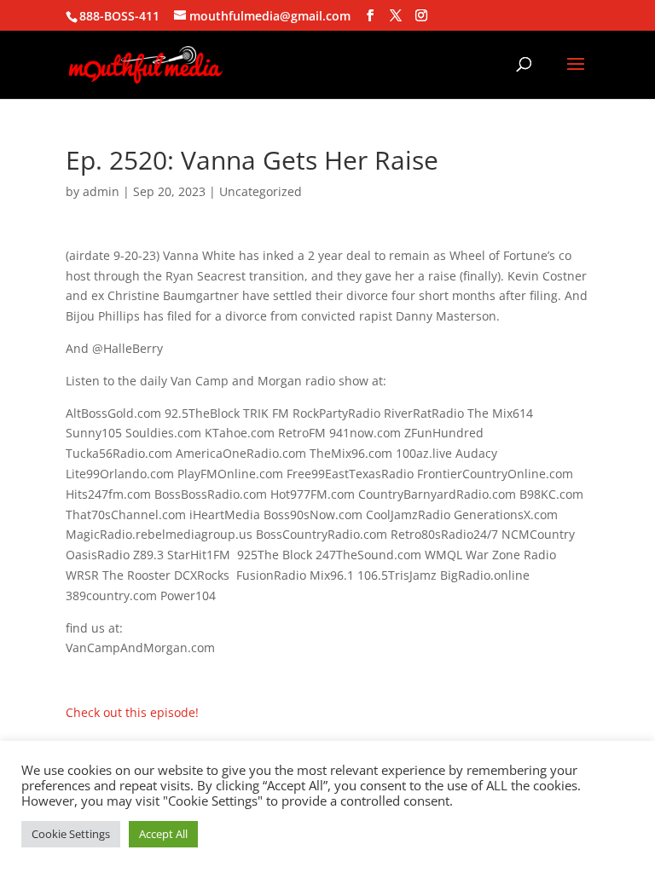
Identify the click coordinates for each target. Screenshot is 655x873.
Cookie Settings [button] (71, 833)
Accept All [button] (163, 833)
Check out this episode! (132, 712)
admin (101, 191)
